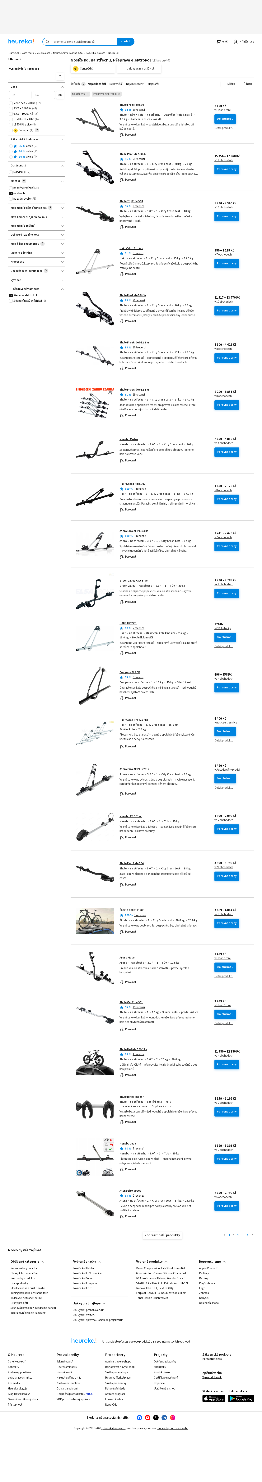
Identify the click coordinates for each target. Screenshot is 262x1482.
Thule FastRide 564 (131, 863)
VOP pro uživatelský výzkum (73, 1399)
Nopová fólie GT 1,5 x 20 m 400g (154, 1288)
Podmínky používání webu (172, 1428)
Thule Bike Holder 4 (131, 1097)
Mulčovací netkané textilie (26, 1298)
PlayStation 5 (207, 1283)
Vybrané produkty (149, 1261)
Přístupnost (15, 1405)
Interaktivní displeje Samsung (28, 1313)
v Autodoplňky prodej (227, 770)
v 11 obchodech (223, 160)
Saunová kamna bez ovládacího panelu (33, 1308)
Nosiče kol (113, 53)
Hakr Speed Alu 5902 (132, 484)
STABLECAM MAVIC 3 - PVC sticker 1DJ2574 (162, 1283)
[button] (32, 76)
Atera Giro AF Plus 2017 (134, 769)
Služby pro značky (115, 1383)
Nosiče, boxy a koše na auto (68, 53)
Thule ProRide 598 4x (132, 154)
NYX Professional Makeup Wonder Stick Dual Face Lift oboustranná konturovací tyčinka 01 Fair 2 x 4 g (162, 1278)
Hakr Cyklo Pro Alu (131, 248)
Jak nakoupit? (65, 1362)
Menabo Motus (128, 439)
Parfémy (204, 1273)
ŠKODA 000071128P (131, 910)
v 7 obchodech (223, 255)
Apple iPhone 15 (208, 1268)
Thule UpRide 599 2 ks (133, 1049)
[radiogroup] (36, 151)
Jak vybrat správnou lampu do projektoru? (98, 1320)
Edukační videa (114, 1399)
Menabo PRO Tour (130, 816)
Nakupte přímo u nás (69, 1378)
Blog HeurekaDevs (19, 1394)
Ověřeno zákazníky (165, 1362)
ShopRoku (160, 1367)
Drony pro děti (19, 1303)
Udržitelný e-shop (164, 1389)
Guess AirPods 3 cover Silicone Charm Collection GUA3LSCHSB (162, 1273)
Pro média (14, 1383)
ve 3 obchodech (223, 585)
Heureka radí (64, 1372)
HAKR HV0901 (128, 623)
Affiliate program (115, 1394)
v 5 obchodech (223, 1197)
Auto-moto (28, 53)
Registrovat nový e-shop (120, 1367)
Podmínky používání (19, 1372)
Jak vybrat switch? (84, 1315)
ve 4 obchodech (223, 443)
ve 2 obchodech (223, 820)
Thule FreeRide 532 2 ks (134, 343)
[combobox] (79, 42)
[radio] (11, 146)
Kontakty (13, 1367)
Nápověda (111, 1405)
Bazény (203, 1278)
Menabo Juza (127, 1144)
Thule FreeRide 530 (131, 105)
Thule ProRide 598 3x (132, 295)
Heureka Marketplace (118, 1378)
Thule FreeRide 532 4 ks (134, 390)
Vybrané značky (84, 1261)
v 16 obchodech (223, 208)
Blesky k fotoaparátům (24, 1273)
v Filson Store (222, 110)
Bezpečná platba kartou (71, 1394)
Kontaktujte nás (212, 1359)
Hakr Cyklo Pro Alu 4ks (133, 720)
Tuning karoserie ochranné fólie (29, 1293)
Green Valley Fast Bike (133, 581)
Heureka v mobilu (67, 1367)
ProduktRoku (162, 1372)
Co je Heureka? (17, 1362)
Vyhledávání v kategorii (24, 69)
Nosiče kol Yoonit (83, 1278)
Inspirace (159, 1383)
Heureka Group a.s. (114, 1428)
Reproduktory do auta (24, 1268)
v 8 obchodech (223, 349)
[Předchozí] (224, 1235)
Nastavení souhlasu (68, 1383)
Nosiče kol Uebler (83, 1268)
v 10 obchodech (223, 302)
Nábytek (204, 1298)
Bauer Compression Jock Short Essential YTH (162, 1268)
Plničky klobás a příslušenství (28, 1288)
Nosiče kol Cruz (82, 1288)
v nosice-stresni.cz (225, 723)
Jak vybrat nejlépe (87, 1303)
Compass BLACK (129, 672)
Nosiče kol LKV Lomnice (87, 1273)
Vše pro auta (43, 53)
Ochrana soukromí (67, 1389)
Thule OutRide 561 (131, 1002)
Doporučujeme (210, 1261)
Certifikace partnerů (166, 1378)
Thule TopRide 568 (131, 201)
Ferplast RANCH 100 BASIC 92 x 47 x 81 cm (161, 1293)
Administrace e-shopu (118, 1362)
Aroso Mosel (127, 958)
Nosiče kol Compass (85, 1283)
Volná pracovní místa (20, 1378)
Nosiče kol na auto (95, 53)
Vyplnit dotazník (212, 1377)
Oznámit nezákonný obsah (23, 1399)
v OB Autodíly (222, 628)
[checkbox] (11, 103)
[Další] (252, 1235)
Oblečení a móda (209, 1303)
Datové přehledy (115, 1389)
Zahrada (204, 1293)
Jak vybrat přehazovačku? (88, 1310)
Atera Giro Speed (130, 1191)
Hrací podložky (19, 1283)
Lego (202, 1288)
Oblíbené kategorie (25, 1261)
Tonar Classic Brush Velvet (152, 1298)
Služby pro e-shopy (116, 1372)
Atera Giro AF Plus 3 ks (133, 531)
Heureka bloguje (17, 1389)
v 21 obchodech (223, 867)
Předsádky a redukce (23, 1278)
